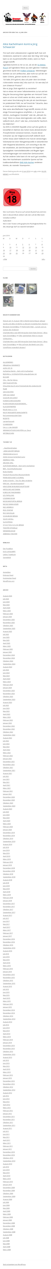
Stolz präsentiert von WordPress (14, 1264)
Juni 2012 (6, 1099)
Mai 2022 (6, 747)
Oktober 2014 (8, 1016)
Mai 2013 (6, 1066)
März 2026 (7, 611)
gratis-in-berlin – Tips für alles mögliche (17, 480)
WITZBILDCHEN (8, 433)
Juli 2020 (6, 812)
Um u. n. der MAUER (10, 427)
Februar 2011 (8, 1146)
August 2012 (7, 1093)
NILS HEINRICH (8, 507)
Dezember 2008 (9, 1223)
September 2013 (9, 1054)
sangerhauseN (8, 421)
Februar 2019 (8, 862)
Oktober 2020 (8, 803)
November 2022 (9, 729)
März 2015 (7, 1001)
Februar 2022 (8, 756)
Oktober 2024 (8, 661)
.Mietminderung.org (10, 454)
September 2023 (9, 699)
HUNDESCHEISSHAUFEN (12, 401)
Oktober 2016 (8, 945)
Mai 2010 (6, 1173)
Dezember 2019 (9, 832)
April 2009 (6, 1211)
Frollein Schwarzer (27, 71)
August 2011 (7, 1128)
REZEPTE (6, 418)
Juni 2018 (6, 886)
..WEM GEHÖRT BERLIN (11, 451)
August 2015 (7, 986)
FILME (5, 389)
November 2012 (9, 1084)
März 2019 (7, 859)
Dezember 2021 (9, 761)
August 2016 (7, 951)
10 (10, 247)
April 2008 (6, 1247)
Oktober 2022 (8, 732)
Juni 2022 (6, 744)
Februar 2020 (8, 827)
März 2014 (7, 1037)
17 (10, 250)
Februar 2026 (8, 614)
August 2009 (7, 1199)
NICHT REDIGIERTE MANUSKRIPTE (15, 412)
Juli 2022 (6, 741)
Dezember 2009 (9, 1187)
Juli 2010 (6, 1167)
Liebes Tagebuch (9, 554)
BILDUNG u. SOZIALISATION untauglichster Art (20, 374)
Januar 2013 (7, 1078)
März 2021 (7, 788)
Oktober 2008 (8, 1229)
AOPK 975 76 (7, 368)
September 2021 (9, 770)
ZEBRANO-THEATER (10, 534)
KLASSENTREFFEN (9, 406)
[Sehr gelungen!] (8, 289)
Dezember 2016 (9, 939)
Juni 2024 (6, 673)
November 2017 (9, 906)
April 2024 (6, 679)
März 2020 (7, 824)
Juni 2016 (6, 957)
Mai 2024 (6, 676)
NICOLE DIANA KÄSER (10, 504)
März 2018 (7, 895)
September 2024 (9, 664)
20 (29, 250)
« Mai (5, 259)
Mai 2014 (6, 1031)
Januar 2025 (7, 652)
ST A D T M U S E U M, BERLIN (13, 525)
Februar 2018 (8, 898)
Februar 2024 (8, 685)
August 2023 (7, 702)
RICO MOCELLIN (8, 513)
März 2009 (7, 1214)
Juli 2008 (6, 1238)
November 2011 (9, 1119)
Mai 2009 (6, 1208)
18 (17, 250)
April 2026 (6, 608)
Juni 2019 (6, 850)
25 (17, 253)
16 (4, 250)
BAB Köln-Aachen (27, 162)
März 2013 (7, 1072)
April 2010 (6, 1176)
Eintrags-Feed (8, 575)
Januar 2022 (7, 759)
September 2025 (9, 628)
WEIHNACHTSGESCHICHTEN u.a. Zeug (17, 430)
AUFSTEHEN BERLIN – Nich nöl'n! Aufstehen (19, 466)
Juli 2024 (6, 670)
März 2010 (7, 1179)
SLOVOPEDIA (8, 522)
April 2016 (6, 963)
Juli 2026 (6, 599)
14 (36, 247)
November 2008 (9, 1226)
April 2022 (6, 750)
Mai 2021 (6, 782)
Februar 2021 (8, 791)
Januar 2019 (7, 865)
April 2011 (6, 1140)
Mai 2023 (6, 711)
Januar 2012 (7, 1113)
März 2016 (7, 966)
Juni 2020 (6, 815)
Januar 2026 (7, 617)
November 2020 (9, 800)
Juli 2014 (6, 1025)
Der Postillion (8, 548)
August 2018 (7, 880)
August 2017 (7, 915)
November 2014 (9, 1013)
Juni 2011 (6, 1134)
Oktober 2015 (8, 980)
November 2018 (9, 871)
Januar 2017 (7, 936)
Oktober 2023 (8, 696)
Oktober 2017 (8, 909)
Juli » (43, 259)
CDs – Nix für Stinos (10, 380)
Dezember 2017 (9, 903)
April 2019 (6, 856)
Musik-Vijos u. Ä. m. (10, 409)
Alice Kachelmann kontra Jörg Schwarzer (20, 45)
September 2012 (9, 1090)
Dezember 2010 (9, 1152)
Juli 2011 (6, 1131)
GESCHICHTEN (8, 392)
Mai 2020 (6, 818)
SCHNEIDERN (8, 424)
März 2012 (7, 1108)
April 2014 (6, 1034)
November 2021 (9, 764)
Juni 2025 (6, 637)
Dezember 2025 (9, 619)
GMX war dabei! (9, 395)
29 (42, 253)
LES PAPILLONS (8, 495)
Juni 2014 (6, 1028)
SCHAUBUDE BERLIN (10, 516)
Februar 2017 (8, 933)
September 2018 (9, 877)
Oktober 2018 (8, 874)
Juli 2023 (6, 705)
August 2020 (7, 809)
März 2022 (7, 753)
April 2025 (6, 643)
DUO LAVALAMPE (9, 551)
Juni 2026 (6, 602)
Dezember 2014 (9, 1010)
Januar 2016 (7, 971)
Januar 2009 (7, 1220)
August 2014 (7, 1022)
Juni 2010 (6, 1170)
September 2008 (9, 1232)
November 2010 (9, 1155)
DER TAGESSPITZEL (10, 383)
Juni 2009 (6, 1205)
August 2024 (7, 667)
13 (29, 247)
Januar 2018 (7, 900)
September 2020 (9, 806)
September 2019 (9, 841)
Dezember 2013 (9, 1045)
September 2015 (9, 983)
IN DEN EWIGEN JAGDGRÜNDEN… (15, 404)
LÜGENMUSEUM (9, 498)
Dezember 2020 (9, 797)
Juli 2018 (6, 883)
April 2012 (6, 1105)
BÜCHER (6, 377)
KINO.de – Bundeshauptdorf (13, 483)
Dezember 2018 (9, 868)
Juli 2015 (6, 989)
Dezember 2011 (9, 1116)
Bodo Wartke (8, 472)
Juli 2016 (6, 954)
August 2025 (7, 631)
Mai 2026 (6, 605)
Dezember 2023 (9, 690)
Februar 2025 (8, 649)
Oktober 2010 (8, 1158)
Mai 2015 (6, 995)
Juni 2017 (6, 921)
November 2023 (9, 693)
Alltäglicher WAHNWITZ (11, 365)
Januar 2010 (7, 1184)
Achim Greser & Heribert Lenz (14, 457)
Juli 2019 (6, 847)
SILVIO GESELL (8, 519)
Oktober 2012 (8, 1087)
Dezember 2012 (9, 1081)
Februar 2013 (8, 1075)
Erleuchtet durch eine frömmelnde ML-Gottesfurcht (22, 386)
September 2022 (9, 735)
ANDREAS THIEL (8, 460)
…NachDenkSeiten (10, 448)
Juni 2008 (6, 1241)
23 (4, 253)
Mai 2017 (6, 924)
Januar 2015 (7, 1007)
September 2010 (9, 1161)
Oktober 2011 (8, 1122)
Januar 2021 (7, 794)
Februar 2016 (8, 969)
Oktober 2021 (8, 767)
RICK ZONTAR (8, 510)
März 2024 (7, 682)
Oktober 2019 (8, 838)
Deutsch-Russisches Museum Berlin (16, 475)
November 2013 (9, 1048)
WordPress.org (8, 581)
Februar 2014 (8, 1040)
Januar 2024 (7, 688)
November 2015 (9, 977)
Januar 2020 (7, 829)
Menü (25, 8)
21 (36, 250)
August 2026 (7, 596)
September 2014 (9, 1019)
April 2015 (6, 998)
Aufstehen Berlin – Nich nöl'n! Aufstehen (18, 371)
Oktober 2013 (8, 1051)
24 (10, 253)
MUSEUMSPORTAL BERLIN (12, 501)
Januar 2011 (7, 1149)
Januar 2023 (7, 723)
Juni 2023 (6, 708)
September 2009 (9, 1196)
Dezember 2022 (9, 726)
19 (23, 250)
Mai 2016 (6, 960)
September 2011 (9, 1125)
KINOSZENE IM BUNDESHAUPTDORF (16, 486)
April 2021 (6, 785)
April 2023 (6, 714)
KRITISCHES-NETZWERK (11, 489)
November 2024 (9, 658)
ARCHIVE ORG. (8, 463)
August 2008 (7, 1235)
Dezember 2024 (9, 655)
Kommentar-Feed (9, 578)
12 (23, 247)
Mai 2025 (6, 640)
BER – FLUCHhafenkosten (12, 469)
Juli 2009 (6, 1202)
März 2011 (7, 1143)
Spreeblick (7, 557)
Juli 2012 (6, 1096)
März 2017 (7, 930)
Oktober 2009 (8, 1193)
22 (42, 250)
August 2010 (7, 1164)
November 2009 (9, 1190)
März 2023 (7, 717)
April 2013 (6, 1069)
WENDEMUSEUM (9, 531)
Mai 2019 (6, 853)
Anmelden (7, 572)
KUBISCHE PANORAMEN (11, 492)
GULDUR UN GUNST (10, 398)
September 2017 (9, 912)
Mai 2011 (6, 1137)
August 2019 (7, 844)
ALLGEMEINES (8, 362)
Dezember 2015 (9, 974)
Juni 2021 (6, 779)
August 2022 (7, 738)
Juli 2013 (6, 1060)
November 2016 (9, 942)
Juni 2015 (6, 992)
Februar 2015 (8, 1004)
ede (35, 171)
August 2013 (7, 1057)
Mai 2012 (6, 1102)
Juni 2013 (6, 1063)
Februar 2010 (8, 1182)
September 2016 (9, 948)
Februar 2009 (8, 1217)
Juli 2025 (6, 634)
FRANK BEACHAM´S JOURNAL (13, 477)
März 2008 (7, 1250)
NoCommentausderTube (12, 415)
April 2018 (6, 892)
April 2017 (6, 927)
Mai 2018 (6, 889)
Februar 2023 (8, 720)
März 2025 (7, 646)
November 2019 (9, 835)
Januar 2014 (7, 1042)
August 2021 (7, 773)
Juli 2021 (6, 776)
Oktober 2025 (8, 625)
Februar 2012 (8, 1111)
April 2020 (6, 821)
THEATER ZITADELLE (10, 528)
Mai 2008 (6, 1244)
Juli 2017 (6, 918)
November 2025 (9, 622)
